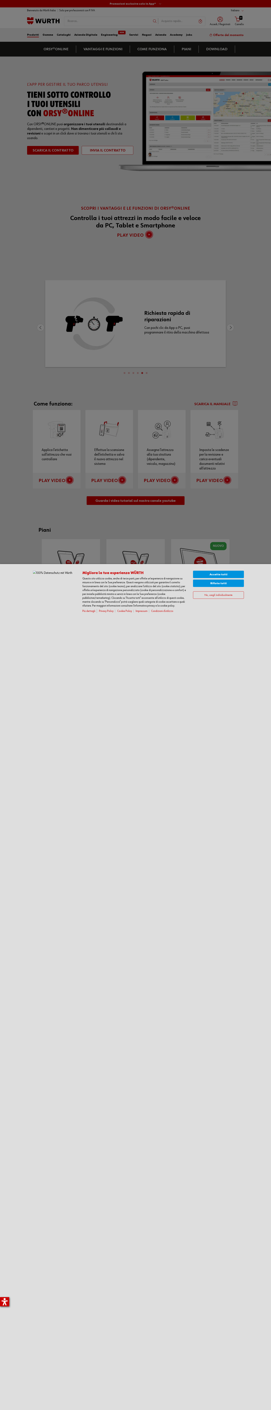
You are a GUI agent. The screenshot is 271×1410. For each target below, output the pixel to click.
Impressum (141, 611)
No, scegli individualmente (218, 595)
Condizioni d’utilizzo (162, 611)
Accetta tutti (218, 574)
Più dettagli (88, 611)
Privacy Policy (106, 611)
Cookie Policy (124, 611)
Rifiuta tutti (218, 583)
